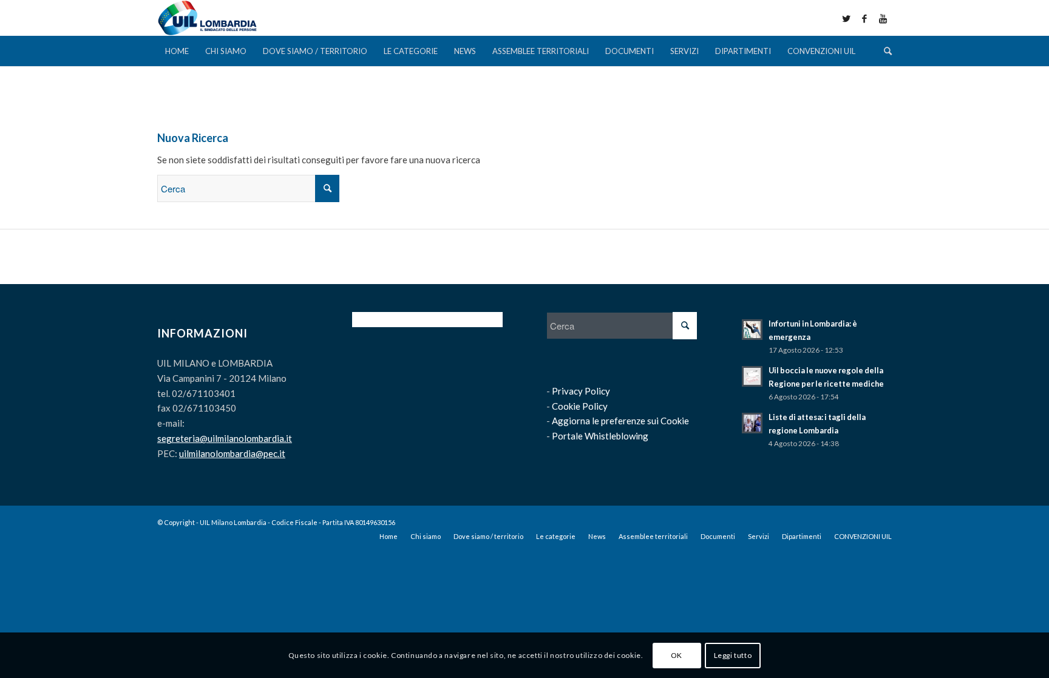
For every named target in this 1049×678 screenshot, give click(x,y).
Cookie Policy (580, 406)
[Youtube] (883, 18)
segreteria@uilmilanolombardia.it (224, 438)
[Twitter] (846, 18)
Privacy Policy (581, 390)
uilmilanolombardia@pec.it (232, 453)
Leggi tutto (733, 654)
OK (676, 654)
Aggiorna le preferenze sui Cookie (620, 420)
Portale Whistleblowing (600, 435)
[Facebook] (864, 18)
